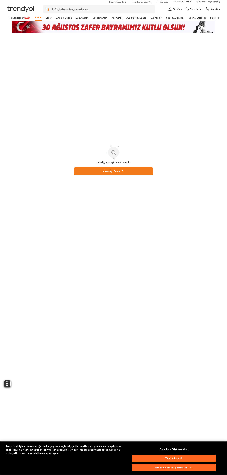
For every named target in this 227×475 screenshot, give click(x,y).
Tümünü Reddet (173, 458)
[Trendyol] (20, 9)
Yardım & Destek (183, 2)
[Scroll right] (216, 18)
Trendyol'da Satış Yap (142, 2)
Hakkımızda (162, 2)
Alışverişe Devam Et (113, 171)
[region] (113, 458)
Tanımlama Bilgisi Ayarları (174, 449)
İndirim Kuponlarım (118, 2)
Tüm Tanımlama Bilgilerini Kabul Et (173, 467)
